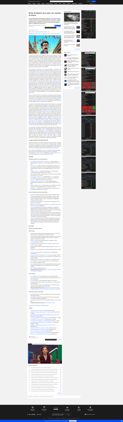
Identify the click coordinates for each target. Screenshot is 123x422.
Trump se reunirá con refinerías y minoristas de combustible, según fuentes (41, 367)
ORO (82, 148)
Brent (34, 151)
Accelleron (33, 245)
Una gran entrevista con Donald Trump (38, 310)
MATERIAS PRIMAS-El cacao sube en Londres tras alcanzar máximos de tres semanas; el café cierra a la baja (45, 382)
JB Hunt (32, 276)
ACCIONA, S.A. (85, 74)
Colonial (37, 100)
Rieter (32, 268)
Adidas (45, 82)
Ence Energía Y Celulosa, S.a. (36, 176)
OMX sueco (57, 70)
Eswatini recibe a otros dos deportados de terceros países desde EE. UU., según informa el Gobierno (44, 379)
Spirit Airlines (33, 277)
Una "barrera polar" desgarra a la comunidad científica (41, 320)
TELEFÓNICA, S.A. (85, 60)
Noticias (34, 3)
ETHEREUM (84, 165)
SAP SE (84, 97)
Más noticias (59, 393)
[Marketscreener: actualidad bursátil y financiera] (33, 1)
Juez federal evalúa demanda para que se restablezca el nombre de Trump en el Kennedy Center (44, 374)
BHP (31, 297)
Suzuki (32, 299)
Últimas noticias (77, 49)
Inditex (45, 100)
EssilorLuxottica (34, 255)
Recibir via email (58, 25)
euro (31, 150)
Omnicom (32, 280)
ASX (46, 136)
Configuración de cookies (50, 418)
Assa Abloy (54, 269)
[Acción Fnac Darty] (59, 33)
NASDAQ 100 (84, 26)
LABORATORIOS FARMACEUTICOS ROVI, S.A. (87, 73)
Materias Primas (88, 154)
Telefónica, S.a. (34, 188)
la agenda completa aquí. (54, 147)
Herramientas (74, 3)
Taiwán (46, 129)
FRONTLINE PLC (85, 95)
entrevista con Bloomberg (51, 132)
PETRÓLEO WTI (84, 149)
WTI (36, 152)
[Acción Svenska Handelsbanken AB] (41, 33)
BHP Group (47, 302)
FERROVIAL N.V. (85, 77)
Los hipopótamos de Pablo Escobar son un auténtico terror (42, 322)
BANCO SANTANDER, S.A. (86, 76)
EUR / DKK (83, 130)
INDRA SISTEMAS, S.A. (86, 71)
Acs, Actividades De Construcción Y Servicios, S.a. (40, 161)
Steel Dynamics (51, 289)
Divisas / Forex (84, 116)
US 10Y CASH (84, 181)
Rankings (80, 3)
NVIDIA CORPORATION (86, 54)
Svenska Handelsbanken (43, 243)
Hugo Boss (59, 80)
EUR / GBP (83, 124)
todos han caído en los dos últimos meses (48, 110)
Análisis (38, 3)
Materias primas (84, 141)
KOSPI (34, 129)
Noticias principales (68, 11)
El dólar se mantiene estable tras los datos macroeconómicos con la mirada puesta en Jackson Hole (44, 372)
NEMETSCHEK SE (85, 94)
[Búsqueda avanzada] (72, 1)
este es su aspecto (52, 64)
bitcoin (43, 154)
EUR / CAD (83, 131)
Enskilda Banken (44, 71)
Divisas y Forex (89, 138)
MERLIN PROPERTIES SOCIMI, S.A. (87, 79)
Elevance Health (56, 287)
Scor (48, 86)
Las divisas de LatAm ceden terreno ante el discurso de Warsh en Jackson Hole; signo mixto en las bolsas (45, 369)
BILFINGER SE (85, 98)
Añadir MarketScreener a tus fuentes (51, 27)
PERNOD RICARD (85, 100)
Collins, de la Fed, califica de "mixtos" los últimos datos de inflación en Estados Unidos (42, 389)
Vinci (46, 256)
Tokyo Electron (31, 124)
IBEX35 (31, 95)
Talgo (58, 197)
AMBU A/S (84, 96)
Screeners (69, 3)
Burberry (54, 80)
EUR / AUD (83, 132)
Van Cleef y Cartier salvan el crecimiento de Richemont (41, 332)
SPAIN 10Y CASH (85, 180)
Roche (45, 249)
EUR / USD (83, 123)
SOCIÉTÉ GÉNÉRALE (85, 103)
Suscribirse (93, 1)
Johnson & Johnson (48, 287)
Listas (60, 3)
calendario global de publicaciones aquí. (41, 305)
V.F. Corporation (48, 255)
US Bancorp (36, 289)
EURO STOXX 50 (85, 23)
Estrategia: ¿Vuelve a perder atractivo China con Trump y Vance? (43, 325)
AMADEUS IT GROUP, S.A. (86, 72)
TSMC (33, 131)
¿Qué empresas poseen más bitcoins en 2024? (40, 329)
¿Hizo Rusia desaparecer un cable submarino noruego (41, 317)
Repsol (30, 100)
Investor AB (50, 269)
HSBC (56, 246)
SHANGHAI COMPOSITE (86, 27)
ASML (59, 123)
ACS (31, 207)
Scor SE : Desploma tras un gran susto (38, 330)
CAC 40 (92, 34)
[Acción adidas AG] (50, 33)
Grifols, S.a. (33, 179)
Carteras (55, 3)
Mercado (29, 3)
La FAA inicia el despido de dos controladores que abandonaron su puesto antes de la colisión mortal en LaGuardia (45, 384)
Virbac (32, 260)
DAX (85, 34)
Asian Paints (52, 302)
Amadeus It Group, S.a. (35, 171)
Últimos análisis (67, 52)
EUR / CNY (83, 133)
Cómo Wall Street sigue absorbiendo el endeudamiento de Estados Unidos (45, 314)
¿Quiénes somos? (57, 418)
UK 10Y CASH (84, 186)
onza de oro (45, 150)
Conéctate (88, 1)
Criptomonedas (84, 157)
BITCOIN (84, 164)
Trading (64, 3)
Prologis (32, 289)
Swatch (30, 82)
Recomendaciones (49, 3)
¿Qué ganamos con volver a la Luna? (38, 319)
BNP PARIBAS (84, 102)
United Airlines (57, 289)
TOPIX (83, 28)
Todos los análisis (77, 87)
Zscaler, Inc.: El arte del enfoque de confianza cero (40, 334)
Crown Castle (42, 289)
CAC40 (36, 73)
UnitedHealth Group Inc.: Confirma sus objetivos (40, 327)
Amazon (43, 284)
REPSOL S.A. (84, 78)
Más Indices (88, 37)
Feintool (32, 241)
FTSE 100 (88, 34)
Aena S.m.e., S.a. (34, 165)
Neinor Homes (33, 194)
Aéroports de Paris (41, 259)
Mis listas (88, 65)
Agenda (43, 3)
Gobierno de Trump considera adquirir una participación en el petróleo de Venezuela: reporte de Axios (44, 387)
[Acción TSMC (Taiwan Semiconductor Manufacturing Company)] (49, 31)
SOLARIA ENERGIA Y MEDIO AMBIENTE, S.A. (87, 55)
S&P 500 (84, 24)
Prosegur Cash (33, 218)
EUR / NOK (83, 129)
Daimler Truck (34, 82)
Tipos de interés (84, 173)
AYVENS (84, 101)
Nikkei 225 (45, 128)
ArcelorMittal (58, 97)
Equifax (46, 289)
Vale (46, 282)
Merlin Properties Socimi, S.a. (36, 185)
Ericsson (37, 71)
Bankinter (32, 212)
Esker (32, 262)
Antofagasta (39, 270)
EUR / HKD (83, 134)
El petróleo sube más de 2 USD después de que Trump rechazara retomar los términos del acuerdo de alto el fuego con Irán (45, 377)
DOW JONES (84, 25)
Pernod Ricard (33, 252)
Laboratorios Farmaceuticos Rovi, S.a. (38, 181)
